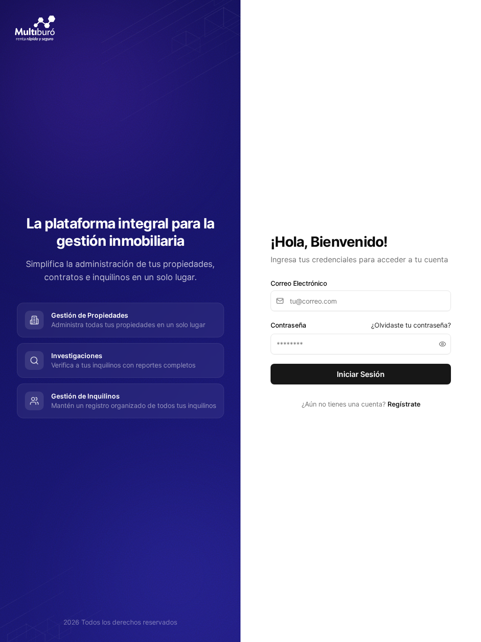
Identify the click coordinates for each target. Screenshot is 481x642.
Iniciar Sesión (361, 374)
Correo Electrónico (299, 283)
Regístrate (404, 404)
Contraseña (288, 325)
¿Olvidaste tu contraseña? (411, 325)
